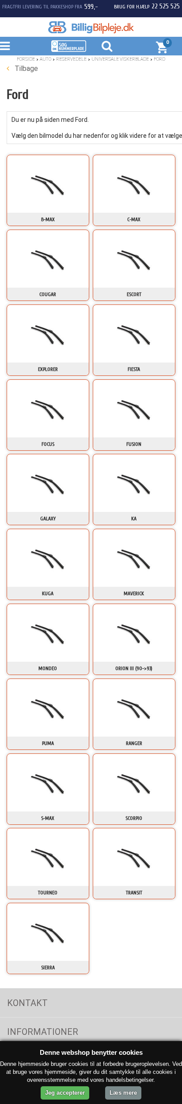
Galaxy (48, 518)
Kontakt (27, 1003)
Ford (159, 59)
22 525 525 (166, 6)
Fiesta (134, 369)
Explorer (48, 369)
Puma (48, 743)
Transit (134, 892)
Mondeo (47, 668)
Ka (133, 518)
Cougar (47, 294)
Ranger (134, 743)
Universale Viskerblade (120, 59)
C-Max (133, 219)
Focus (48, 444)
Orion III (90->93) (133, 668)
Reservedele (71, 59)
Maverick (134, 593)
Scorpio (133, 818)
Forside (26, 59)
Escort (134, 294)
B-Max (48, 219)
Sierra (48, 967)
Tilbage (25, 68)
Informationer (42, 1031)
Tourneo (47, 892)
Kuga (47, 593)
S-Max (47, 818)
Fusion (133, 444)
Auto (45, 59)
